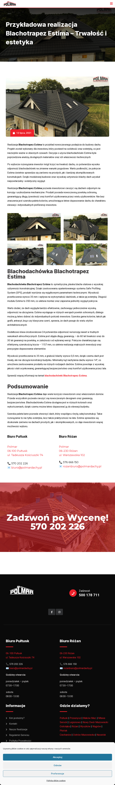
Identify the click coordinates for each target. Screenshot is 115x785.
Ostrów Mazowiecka (84, 734)
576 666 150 (70, 462)
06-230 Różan (67, 653)
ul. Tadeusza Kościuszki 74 (25, 455)
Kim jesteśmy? (17, 718)
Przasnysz (75, 718)
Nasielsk (101, 734)
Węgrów (96, 726)
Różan (75, 726)
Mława (101, 718)
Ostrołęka (65, 726)
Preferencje (57, 773)
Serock (63, 722)
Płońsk (63, 730)
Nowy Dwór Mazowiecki (95, 722)
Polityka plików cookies (56, 781)
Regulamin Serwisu (19, 735)
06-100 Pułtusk (14, 653)
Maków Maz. (89, 718)
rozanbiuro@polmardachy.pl (82, 466)
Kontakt (13, 723)
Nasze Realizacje (18, 729)
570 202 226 (19, 463)
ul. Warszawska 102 (72, 455)
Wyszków (85, 726)
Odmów (58, 765)
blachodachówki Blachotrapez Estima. (66, 375)
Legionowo (75, 722)
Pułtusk (64, 718)
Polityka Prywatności (20, 740)
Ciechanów (65, 734)
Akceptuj (57, 757)
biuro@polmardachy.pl (26, 467)
